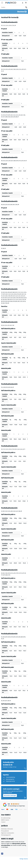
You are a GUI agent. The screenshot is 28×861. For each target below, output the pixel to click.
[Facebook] (2, 853)
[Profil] (22, 2)
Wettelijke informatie (7, 829)
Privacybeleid (5, 831)
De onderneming (5, 818)
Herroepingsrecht (6, 835)
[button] (2, 2)
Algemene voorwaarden (7, 833)
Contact (3, 822)
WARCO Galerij (5, 820)
